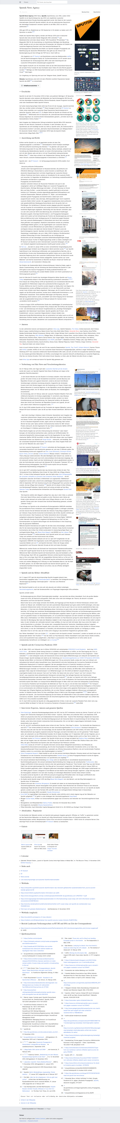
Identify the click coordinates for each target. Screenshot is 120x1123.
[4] (98, 322)
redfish (69, 56)
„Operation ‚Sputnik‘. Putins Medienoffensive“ (38, 1062)
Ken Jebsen (64, 532)
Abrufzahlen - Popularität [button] (31, 810)
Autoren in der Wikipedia (28, 1103)
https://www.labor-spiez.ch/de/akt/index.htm (79, 1000)
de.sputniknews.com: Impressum (34, 1037)
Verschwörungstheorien (92, 392)
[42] (89, 683)
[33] (45, 443)
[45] (75, 702)
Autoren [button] (24, 324)
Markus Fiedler (47, 803)
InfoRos (24, 349)
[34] (46, 466)
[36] (34, 534)
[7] (34, 31)
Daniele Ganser (62, 755)
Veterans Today (24, 489)
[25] (73, 319)
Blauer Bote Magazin (44, 532)
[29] (89, 509)
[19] (66, 243)
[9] (65, 39)
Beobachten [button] (85, 12)
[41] (66, 676)
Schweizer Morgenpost (42, 783)
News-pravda (25, 877)
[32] (51, 427)
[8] (58, 37)
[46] (28, 727)
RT (40, 112)
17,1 (27, 1054)
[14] (40, 118)
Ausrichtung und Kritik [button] (30, 138)
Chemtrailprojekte (84, 164)
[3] (91, 129)
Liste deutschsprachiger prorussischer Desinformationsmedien (40, 879)
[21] (37, 273)
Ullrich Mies (24, 745)
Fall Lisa (23, 247)
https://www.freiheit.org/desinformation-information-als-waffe (40, 893)
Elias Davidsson (76, 727)
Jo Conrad (53, 640)
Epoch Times (23, 453)
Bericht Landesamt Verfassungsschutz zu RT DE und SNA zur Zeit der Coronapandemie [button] (56, 923)
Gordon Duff (90, 583)
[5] (27, 26)
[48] (67, 757)
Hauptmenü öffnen (20, 3)
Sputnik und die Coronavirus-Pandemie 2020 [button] (39, 644)
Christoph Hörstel (65, 451)
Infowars (56, 451)
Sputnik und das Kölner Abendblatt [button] (35, 572)
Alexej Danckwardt (25, 262)
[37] (27, 583)
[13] (27, 114)
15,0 (25, 1041)
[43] (84, 692)
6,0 (24, 967)
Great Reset (73, 796)
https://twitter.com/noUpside (33, 938)
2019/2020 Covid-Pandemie (77, 649)
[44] (86, 692)
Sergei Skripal (47, 439)
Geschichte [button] (25, 91)
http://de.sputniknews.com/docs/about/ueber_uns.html (41, 1032)
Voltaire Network (84, 347)
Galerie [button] (24, 826)
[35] (45, 484)
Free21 (76, 347)
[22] (70, 279)
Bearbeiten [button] (97, 12)
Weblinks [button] (25, 883)
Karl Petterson (36, 738)
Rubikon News (83, 738)
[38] (43, 635)
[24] (38, 300)
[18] (28, 155)
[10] (25, 69)
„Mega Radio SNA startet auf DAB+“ (35, 1049)
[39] (58, 639)
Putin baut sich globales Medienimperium (33, 909)
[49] (34, 796)
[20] (65, 248)
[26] (62, 339)
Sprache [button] (24, 12)
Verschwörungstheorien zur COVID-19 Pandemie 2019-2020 (80, 658)
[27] (87, 439)
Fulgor (49, 1109)
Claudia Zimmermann (53, 792)
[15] (40, 132)
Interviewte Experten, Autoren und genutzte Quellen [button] (42, 708)
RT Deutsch (95, 129)
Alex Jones (49, 451)
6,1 (26, 967)
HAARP (76, 395)
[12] (31, 80)
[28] (99, 471)
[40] (27, 655)
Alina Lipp (56, 329)
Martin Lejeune (25, 844)
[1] (78, 73)
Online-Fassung (26, 862)
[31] (52, 404)
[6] (32, 31)
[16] (41, 132)
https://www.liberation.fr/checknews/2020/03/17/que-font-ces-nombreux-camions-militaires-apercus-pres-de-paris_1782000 (81, 1050)
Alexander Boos (74, 331)
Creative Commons (40, 1118)
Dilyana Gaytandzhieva (45, 805)
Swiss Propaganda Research (29, 753)
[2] (92, 92)
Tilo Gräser (75, 329)
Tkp (72, 347)
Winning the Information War (78, 953)
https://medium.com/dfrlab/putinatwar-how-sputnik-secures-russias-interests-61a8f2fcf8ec (49, 920)
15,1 (27, 1041)
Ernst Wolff (50, 339)
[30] (80, 513)
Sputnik (85, 292)
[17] (41, 144)
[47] (63, 750)
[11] (24, 71)
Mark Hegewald (89, 301)
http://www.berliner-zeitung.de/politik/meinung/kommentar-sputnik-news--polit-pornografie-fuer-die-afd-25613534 (39, 992)
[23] (71, 279)
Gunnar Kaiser (30, 798)
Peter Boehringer (26, 712)
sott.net (30, 453)
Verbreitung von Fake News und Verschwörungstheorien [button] (43, 364)
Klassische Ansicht (33, 1121)
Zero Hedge (50, 760)
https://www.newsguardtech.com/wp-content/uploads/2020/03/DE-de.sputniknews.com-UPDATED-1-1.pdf (54, 896)
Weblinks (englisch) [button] (29, 912)
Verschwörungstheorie (26, 589)
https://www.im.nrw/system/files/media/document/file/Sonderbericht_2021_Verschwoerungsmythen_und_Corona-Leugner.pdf (59, 928)
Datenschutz (22, 1121)
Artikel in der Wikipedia (28, 1100)
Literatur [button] (24, 856)
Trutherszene (90, 762)
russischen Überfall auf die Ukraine (56, 369)
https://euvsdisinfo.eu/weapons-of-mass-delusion (36, 917)
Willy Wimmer (39, 335)
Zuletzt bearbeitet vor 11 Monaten (33, 1109)
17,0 (25, 1054)
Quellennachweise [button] (28, 933)
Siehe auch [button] (25, 866)
